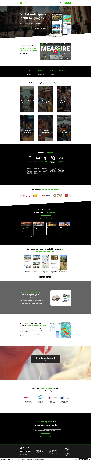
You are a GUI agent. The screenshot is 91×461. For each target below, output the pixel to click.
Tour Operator (53, 430)
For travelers (38, 449)
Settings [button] (76, 459)
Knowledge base (38, 453)
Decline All (81, 459)
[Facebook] (21, 454)
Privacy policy (51, 451)
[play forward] (70, 196)
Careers (50, 452)
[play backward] (20, 196)
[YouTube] (26, 454)
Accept (86, 459)
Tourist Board (46, 429)
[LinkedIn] (23, 454)
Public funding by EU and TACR (53, 453)
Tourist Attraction (42, 430)
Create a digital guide (39, 451)
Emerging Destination (54, 429)
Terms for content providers (53, 450)
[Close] (89, 459)
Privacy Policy (41, 459)
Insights (37, 452)
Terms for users (51, 449)
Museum (47, 430)
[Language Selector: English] (62, 3)
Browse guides (38, 450)
